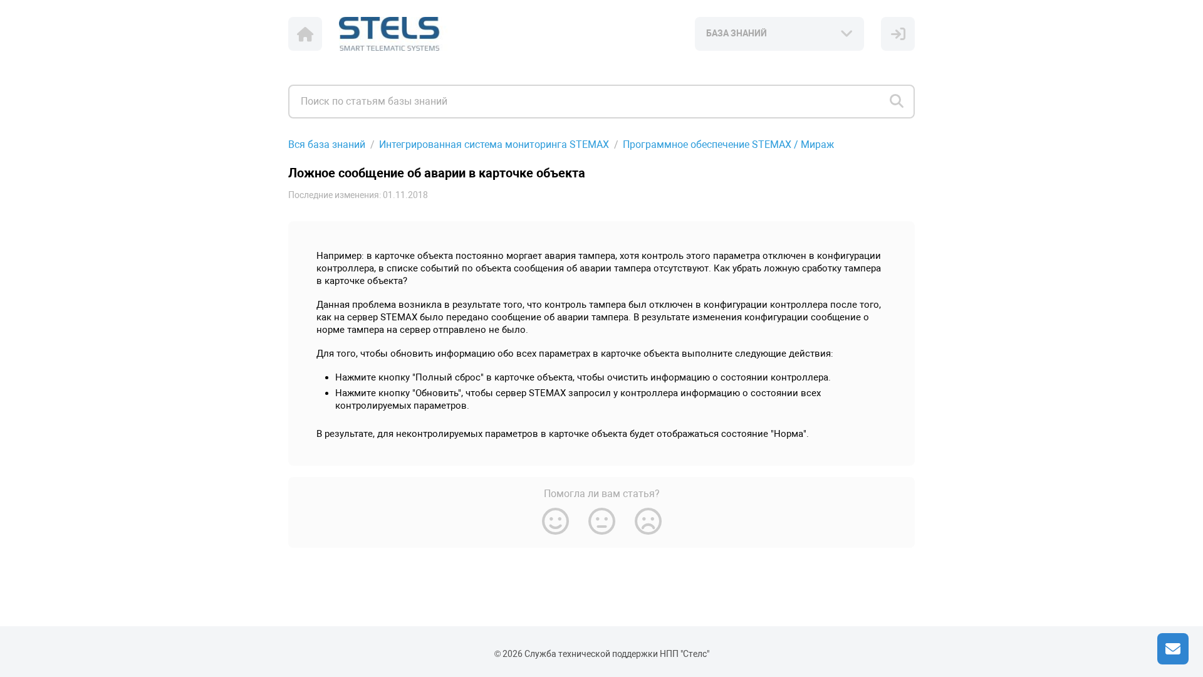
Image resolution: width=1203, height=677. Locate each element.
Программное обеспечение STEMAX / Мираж (728, 144)
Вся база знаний (326, 144)
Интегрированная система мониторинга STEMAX (494, 144)
